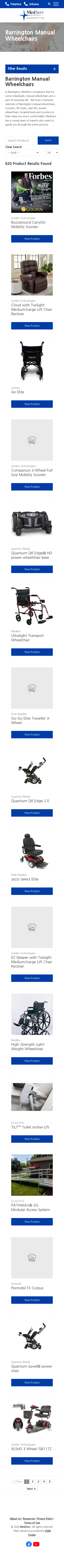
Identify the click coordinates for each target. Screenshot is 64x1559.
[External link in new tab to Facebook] (29, 1544)
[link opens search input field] (49, 4)
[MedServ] (32, 15)
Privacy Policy (45, 1518)
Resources (29, 1518)
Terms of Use (32, 1523)
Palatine (15, 4)
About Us (15, 1518)
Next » (31, 1489)
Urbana (34, 4)
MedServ (25, 1527)
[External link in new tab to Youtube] (36, 1544)
